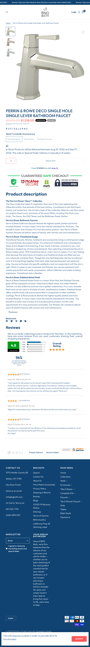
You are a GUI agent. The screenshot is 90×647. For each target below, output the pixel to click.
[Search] (79, 12)
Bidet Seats (65, 513)
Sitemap (37, 511)
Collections (65, 476)
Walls (63, 480)
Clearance (65, 517)
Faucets (64, 497)
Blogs (35, 500)
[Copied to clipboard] (25, 321)
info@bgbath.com (14, 497)
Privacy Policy (39, 488)
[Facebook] (7, 321)
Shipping (9, 124)
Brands (36, 496)
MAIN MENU (66, 468)
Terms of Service (41, 515)
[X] (12, 321)
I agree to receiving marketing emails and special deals (17, 548)
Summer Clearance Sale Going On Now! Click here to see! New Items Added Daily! (37, 2)
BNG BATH (38, 468)
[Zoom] (83, 31)
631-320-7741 (12, 509)
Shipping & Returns (42, 492)
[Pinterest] (16, 321)
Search (36, 472)
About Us (37, 480)
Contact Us (38, 476)
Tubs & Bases (66, 489)
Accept (79, 639)
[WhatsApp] (21, 321)
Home (8, 23)
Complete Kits (66, 493)
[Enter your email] (27, 540)
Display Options (36, 452)
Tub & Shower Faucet (70, 501)
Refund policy (39, 519)
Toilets (63, 509)
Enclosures (65, 485)
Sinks (62, 505)
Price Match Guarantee (44, 484)
